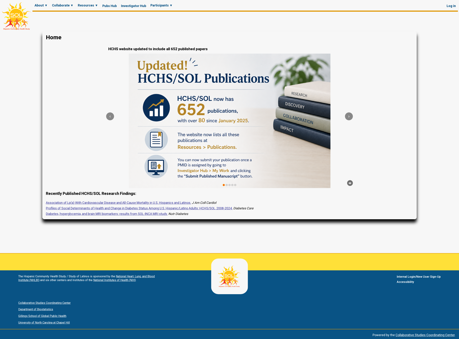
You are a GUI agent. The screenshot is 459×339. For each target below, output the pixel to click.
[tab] (224, 185)
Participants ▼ (161, 5)
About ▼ (41, 5)
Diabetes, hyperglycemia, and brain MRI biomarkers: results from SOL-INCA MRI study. (107, 214)
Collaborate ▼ (63, 5)
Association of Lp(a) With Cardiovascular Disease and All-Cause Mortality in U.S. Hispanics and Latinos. (118, 203)
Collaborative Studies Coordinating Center (44, 303)
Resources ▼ (88, 5)
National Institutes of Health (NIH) (114, 280)
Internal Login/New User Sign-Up (419, 276)
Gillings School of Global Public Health (42, 316)
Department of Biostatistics (35, 309)
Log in (451, 6)
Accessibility (405, 282)
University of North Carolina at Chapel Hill (44, 322)
